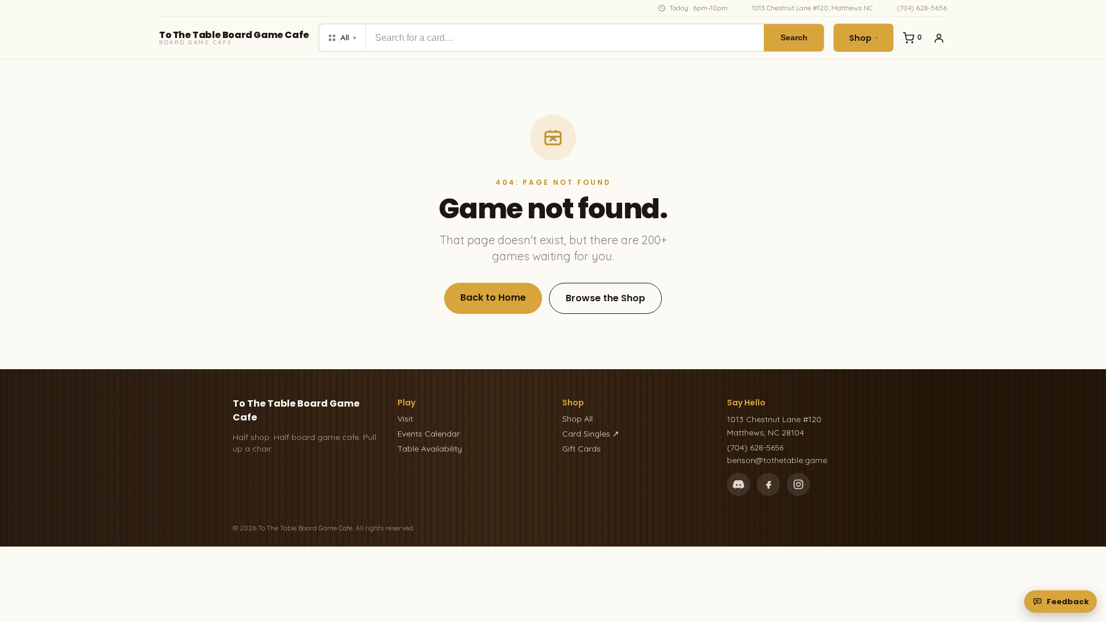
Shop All (577, 419)
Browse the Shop (605, 298)
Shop (863, 38)
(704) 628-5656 (922, 7)
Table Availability (429, 448)
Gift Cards (581, 448)
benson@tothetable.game (777, 460)
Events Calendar (428, 433)
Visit (405, 419)
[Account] (939, 38)
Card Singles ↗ (590, 433)
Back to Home (493, 297)
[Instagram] (798, 484)
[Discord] (738, 484)
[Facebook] (768, 484)
